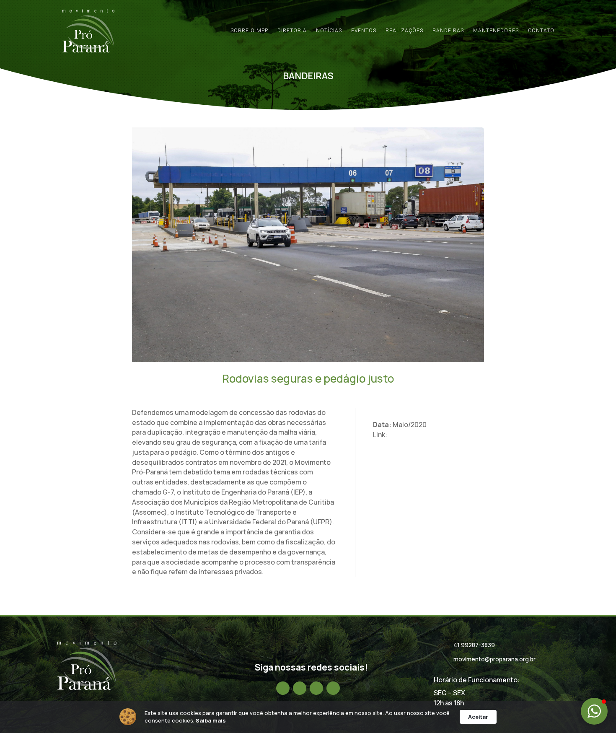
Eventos (363, 31)
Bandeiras (448, 31)
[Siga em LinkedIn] (316, 688)
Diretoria (292, 31)
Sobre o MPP (249, 31)
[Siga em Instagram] (299, 688)
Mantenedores (496, 31)
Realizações (404, 31)
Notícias (329, 31)
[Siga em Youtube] (333, 688)
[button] (594, 711)
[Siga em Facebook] (283, 688)
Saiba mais (211, 720)
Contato (541, 31)
